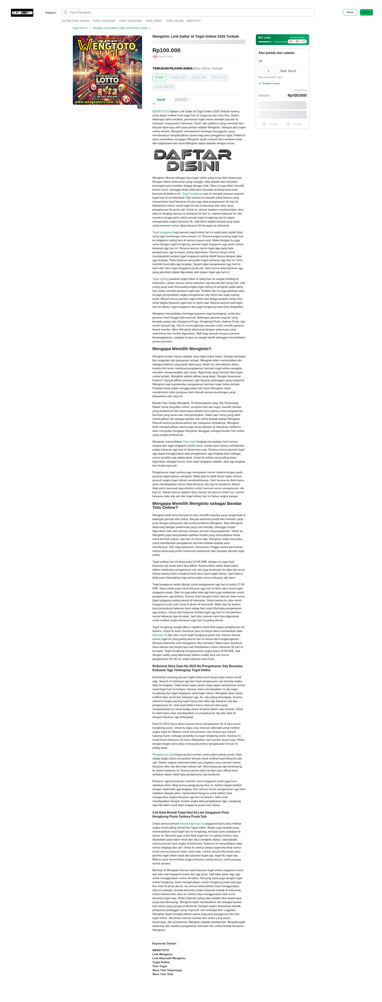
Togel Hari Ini (80, 28)
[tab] (161, 99)
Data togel (189, 441)
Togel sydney (160, 278)
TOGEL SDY (178, 77)
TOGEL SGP (219, 77)
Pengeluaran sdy (163, 754)
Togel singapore (162, 232)
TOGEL (159, 77)
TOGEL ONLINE (174, 21)
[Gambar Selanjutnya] (139, 106)
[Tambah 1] (275, 71)
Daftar (366, 12)
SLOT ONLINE (164, 86)
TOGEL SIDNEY (154, 21)
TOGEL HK (199, 77)
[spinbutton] (268, 71)
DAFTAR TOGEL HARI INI (75, 21)
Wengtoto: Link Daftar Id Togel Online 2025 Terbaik (120, 28)
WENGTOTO (194, 21)
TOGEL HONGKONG (104, 21)
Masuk (350, 12)
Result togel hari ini (192, 823)
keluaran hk (159, 635)
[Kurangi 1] (261, 71)
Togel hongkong (192, 193)
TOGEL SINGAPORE (130, 21)
